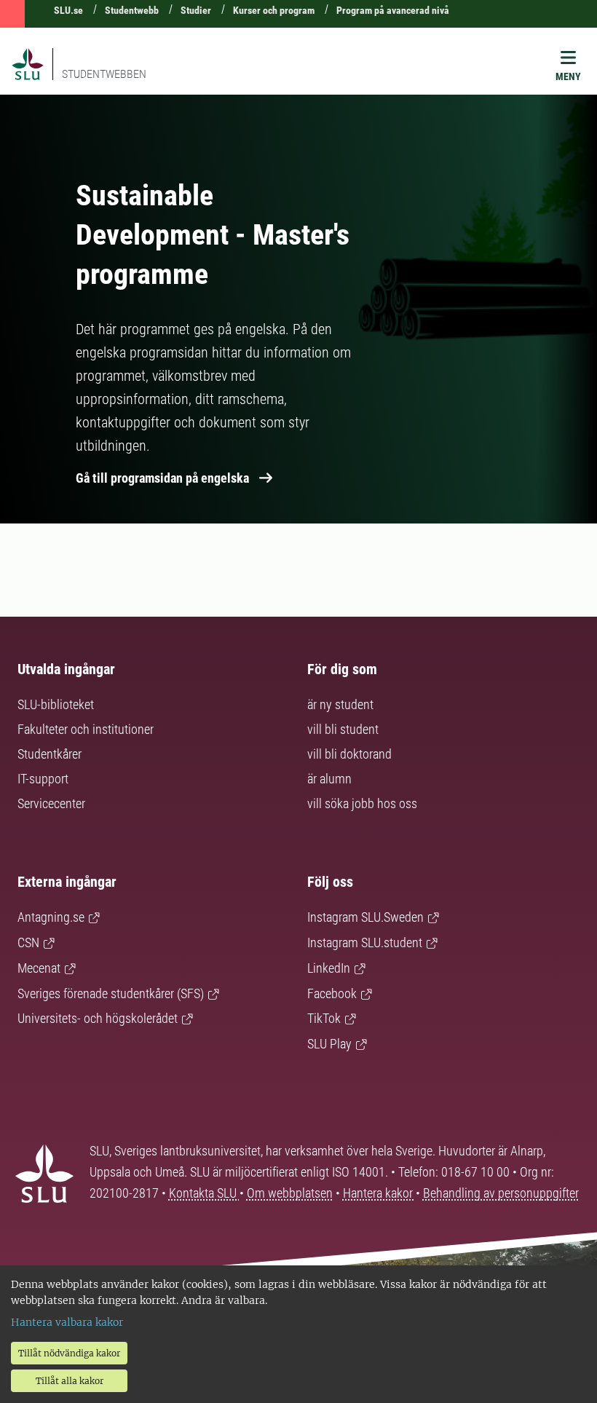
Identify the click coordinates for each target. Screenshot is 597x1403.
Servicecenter (51, 803)
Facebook (332, 993)
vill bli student (343, 729)
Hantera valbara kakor (67, 1322)
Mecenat (38, 968)
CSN (28, 942)
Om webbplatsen (290, 1193)
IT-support (42, 778)
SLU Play (329, 1043)
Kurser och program (274, 10)
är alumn (329, 778)
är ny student (340, 704)
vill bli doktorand (349, 754)
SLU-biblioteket (55, 704)
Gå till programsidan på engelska (162, 478)
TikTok (324, 1018)
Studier (196, 10)
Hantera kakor (379, 1193)
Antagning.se (50, 917)
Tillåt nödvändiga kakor (69, 1353)
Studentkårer (49, 754)
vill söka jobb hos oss (362, 803)
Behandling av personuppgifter (501, 1193)
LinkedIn (328, 968)
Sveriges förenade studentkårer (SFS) (110, 993)
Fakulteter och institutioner (85, 729)
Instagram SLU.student (364, 942)
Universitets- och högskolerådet (97, 1018)
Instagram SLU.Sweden (365, 917)
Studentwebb (132, 10)
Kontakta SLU (204, 1193)
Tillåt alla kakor (69, 1380)
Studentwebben (104, 74)
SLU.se (68, 10)
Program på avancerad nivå (392, 10)
